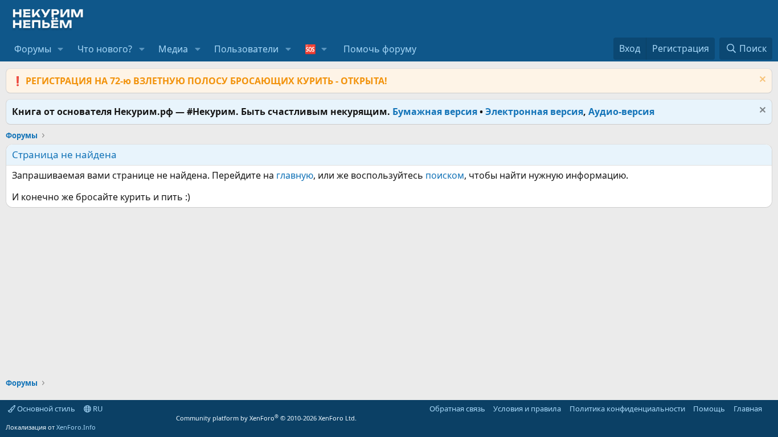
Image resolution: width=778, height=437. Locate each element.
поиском (444, 175)
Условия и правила (527, 408)
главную (294, 175)
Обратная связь (457, 408)
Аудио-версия (621, 111)
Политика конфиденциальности (627, 408)
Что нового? (104, 49)
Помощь (709, 408)
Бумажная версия (434, 111)
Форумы (32, 49)
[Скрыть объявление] (761, 80)
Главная (748, 408)
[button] (60, 49)
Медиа (173, 49)
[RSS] (770, 408)
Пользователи (246, 49)
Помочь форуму (379, 49)
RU (97, 408)
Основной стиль (45, 408)
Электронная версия (534, 111)
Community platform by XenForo (266, 418)
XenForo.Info (76, 427)
